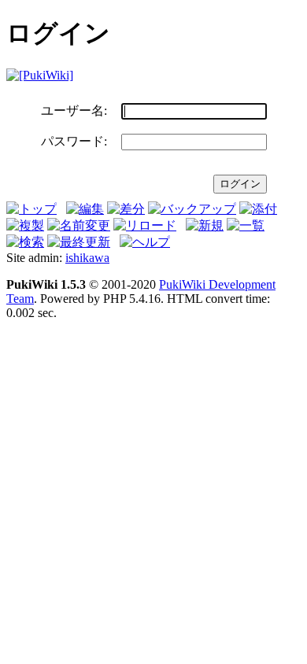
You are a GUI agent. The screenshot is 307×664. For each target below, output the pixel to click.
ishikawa (87, 257)
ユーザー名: (74, 110)
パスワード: (74, 141)
